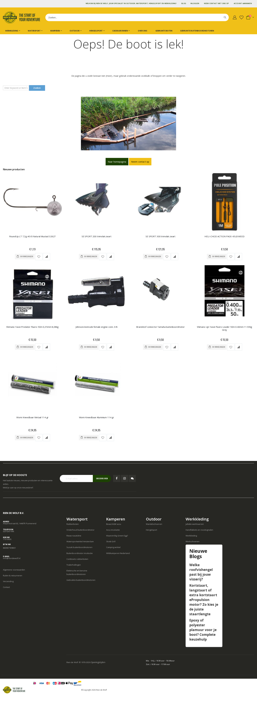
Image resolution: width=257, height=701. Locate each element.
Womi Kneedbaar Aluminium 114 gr (96, 417)
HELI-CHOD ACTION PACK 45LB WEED (224, 236)
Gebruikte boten (163, 30)
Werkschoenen (193, 541)
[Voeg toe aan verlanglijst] (38, 256)
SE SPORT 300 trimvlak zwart (160, 236)
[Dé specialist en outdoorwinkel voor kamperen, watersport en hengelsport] (21, 17)
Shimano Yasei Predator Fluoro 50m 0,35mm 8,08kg (32, 326)
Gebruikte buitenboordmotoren (197, 30)
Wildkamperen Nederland (118, 553)
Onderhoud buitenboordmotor (80, 530)
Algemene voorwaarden (14, 569)
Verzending (8, 581)
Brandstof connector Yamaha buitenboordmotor (160, 326)
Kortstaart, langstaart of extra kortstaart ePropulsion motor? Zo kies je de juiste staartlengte (203, 599)
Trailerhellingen (73, 564)
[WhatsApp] (132, 478)
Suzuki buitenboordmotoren (79, 547)
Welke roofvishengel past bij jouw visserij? (201, 572)
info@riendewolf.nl (11, 558)
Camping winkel (113, 547)
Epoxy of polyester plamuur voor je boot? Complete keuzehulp (203, 630)
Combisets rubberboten (77, 559)
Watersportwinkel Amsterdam (80, 541)
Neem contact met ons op (216, 3)
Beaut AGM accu (113, 524)
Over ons (142, 30)
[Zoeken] (225, 17)
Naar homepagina (117, 161)
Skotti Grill (110, 541)
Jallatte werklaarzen (195, 524)
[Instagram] (124, 478)
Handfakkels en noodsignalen (199, 530)
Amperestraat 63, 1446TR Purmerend (19, 523)
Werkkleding (191, 535)
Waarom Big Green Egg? (117, 535)
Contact (6, 587)
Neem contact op (140, 161)
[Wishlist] (242, 17)
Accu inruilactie (113, 530)
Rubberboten (72, 524)
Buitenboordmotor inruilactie (79, 553)
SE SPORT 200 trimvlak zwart (96, 236)
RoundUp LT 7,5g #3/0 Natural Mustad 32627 (32, 236)
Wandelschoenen (154, 524)
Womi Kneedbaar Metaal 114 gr (32, 417)
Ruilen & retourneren (12, 575)
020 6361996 (8, 531)
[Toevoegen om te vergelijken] (46, 256)
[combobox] (137, 17)
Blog (183, 3)
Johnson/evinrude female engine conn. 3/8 (96, 326)
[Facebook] (116, 478)
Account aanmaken (243, 3)
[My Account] (235, 17)
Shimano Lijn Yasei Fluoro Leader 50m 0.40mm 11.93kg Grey (224, 328)
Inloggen (195, 3)
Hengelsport (151, 530)
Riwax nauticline (73, 535)
